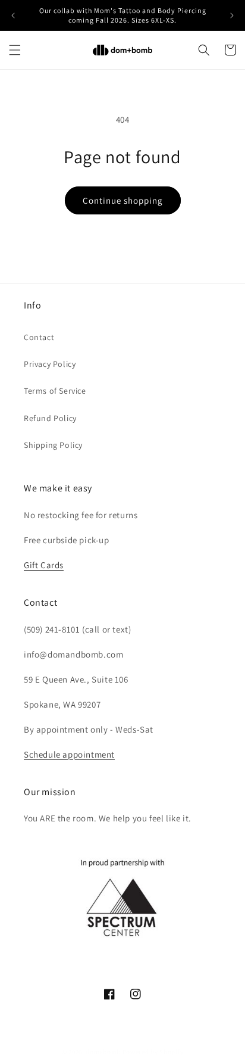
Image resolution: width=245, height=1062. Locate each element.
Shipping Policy (53, 445)
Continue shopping (123, 200)
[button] (15, 50)
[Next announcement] (232, 15)
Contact (39, 337)
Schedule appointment (69, 754)
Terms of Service (55, 390)
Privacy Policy (50, 364)
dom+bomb (103, 1052)
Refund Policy (50, 418)
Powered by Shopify (153, 1052)
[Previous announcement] (13, 15)
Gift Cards (44, 565)
